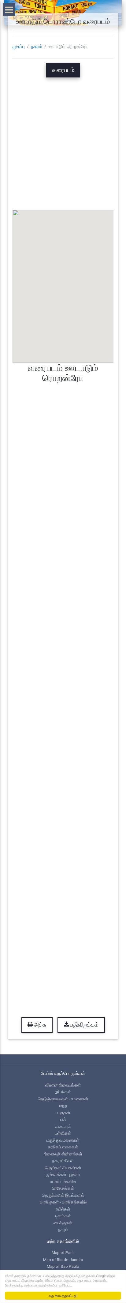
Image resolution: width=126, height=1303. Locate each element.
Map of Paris (63, 1252)
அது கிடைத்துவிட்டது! (63, 1295)
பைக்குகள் (63, 1222)
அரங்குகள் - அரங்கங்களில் (63, 1202)
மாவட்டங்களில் (63, 1181)
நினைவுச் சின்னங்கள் (63, 1153)
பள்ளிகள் (63, 1133)
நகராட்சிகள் (63, 1160)
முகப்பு (19, 46)
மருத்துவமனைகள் (63, 1140)
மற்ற (63, 1105)
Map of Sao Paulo (63, 1266)
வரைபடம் (63, 70)
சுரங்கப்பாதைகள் (63, 1146)
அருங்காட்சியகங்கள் (63, 1167)
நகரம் (36, 46)
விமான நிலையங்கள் (63, 1085)
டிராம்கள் (63, 1215)
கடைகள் (63, 1126)
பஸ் (63, 1119)
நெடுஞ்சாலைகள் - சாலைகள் (63, 1098)
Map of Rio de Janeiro (63, 1259)
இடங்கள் (63, 1091)
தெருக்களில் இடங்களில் (63, 1195)
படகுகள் (63, 1112)
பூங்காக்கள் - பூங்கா (63, 1174)
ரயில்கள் (63, 1209)
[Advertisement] (63, 140)
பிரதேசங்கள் (63, 1188)
